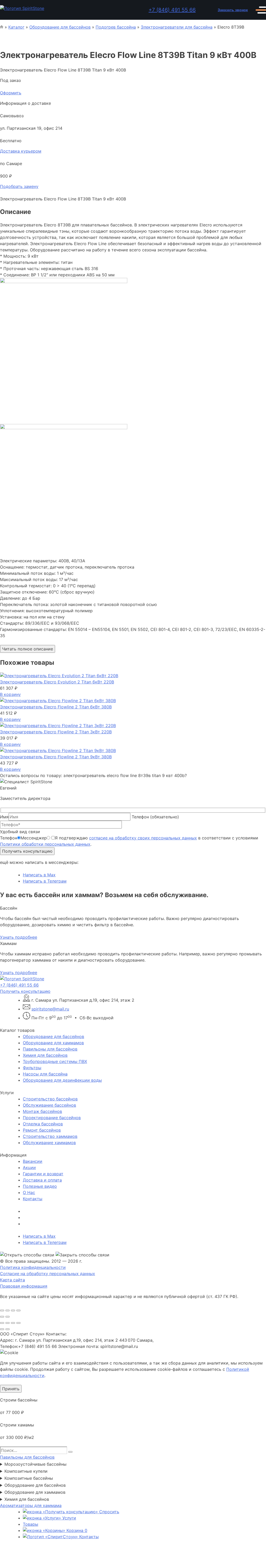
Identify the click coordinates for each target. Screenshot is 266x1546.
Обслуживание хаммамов (49, 1142)
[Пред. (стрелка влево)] (2, 1329)
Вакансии (32, 1161)
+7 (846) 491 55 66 (172, 10)
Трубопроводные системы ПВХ (55, 1061)
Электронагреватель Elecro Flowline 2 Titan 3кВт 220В (56, 731)
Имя (4, 816)
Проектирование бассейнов (52, 1117)
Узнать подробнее (18, 937)
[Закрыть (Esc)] (18, 1323)
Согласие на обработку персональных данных (47, 1273)
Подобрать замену (19, 186)
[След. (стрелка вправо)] (7, 1329)
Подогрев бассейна (116, 27)
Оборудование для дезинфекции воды (62, 1080)
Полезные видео (40, 1186)
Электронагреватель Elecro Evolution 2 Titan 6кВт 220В (57, 681)
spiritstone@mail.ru (50, 1009)
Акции (29, 1167)
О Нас (29, 1192)
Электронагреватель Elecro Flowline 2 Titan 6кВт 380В (56, 706)
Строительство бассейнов (50, 1098)
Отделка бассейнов (43, 1123)
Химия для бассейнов (45, 1055)
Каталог (16, 27)
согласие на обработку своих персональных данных (143, 837)
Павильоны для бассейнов (50, 1049)
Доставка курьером (20, 151)
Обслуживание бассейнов (49, 1105)
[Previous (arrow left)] (2, 1316)
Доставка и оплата (42, 1180)
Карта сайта (12, 1279)
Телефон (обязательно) (155, 816)
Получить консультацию (27, 851)
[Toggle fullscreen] (13, 1310)
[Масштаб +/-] (2, 1323)
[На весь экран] (7, 1323)
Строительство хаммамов (50, 1136)
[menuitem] (144, 1036)
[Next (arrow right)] (7, 1316)
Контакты (32, 1198)
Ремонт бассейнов (42, 1130)
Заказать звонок (233, 10)
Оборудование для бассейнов (60, 27)
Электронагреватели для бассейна (176, 27)
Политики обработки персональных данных (45, 844)
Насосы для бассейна (45, 1074)
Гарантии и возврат (43, 1173)
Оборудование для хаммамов (53, 1042)
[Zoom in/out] (18, 1310)
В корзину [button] (10, 694)
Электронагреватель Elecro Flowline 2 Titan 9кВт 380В (56, 756)
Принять (10, 1388)
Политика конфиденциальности (33, 1267)
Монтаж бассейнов (42, 1111)
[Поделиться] (13, 1323)
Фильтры (32, 1067)
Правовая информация (23, 1286)
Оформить (10, 92)
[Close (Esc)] (2, 1310)
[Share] (7, 1310)
